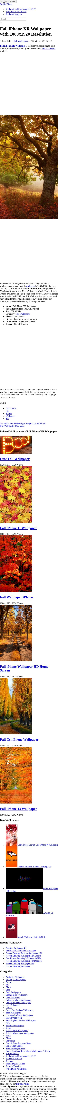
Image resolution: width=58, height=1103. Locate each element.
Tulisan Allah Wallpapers (17, 1030)
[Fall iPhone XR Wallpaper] (29, 167)
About (8, 1038)
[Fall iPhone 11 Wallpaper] (16, 522)
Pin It (43, 423)
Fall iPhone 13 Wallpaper (18, 809)
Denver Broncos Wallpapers (18, 1002)
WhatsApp (20, 423)
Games (9, 1007)
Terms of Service (13, 1066)
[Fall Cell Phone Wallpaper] (16, 733)
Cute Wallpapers (13, 997)
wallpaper (30, 286)
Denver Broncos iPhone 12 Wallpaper (34, 866)
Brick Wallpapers (13, 992)
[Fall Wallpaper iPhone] (16, 591)
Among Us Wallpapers (16, 979)
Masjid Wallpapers (14, 1018)
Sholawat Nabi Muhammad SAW (21, 9)
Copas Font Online (14, 1046)
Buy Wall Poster (7, 426)
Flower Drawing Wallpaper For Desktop (24, 961)
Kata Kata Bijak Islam (15, 1048)
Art (7, 984)
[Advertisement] (29, 84)
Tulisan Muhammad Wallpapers (20, 1033)
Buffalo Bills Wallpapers (16, 995)
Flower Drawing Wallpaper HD (20, 963)
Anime (9, 982)
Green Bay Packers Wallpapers (19, 1010)
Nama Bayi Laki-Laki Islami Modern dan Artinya (28, 1051)
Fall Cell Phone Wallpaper (19, 739)
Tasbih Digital (6, 4)
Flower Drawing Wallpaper (18, 966)
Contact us (10, 1041)
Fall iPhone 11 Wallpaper (18, 528)
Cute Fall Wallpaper (15, 459)
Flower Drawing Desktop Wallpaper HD (24, 953)
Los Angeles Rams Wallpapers (19, 1015)
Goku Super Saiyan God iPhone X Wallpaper (37, 845)
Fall (7, 411)
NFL (8, 1023)
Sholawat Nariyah (14, 14)
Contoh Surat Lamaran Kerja (18, 1043)
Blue (8, 990)
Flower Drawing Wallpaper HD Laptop (23, 956)
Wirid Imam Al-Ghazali (16, 11)
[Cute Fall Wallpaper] (16, 453)
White (8, 1035)
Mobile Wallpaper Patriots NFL (31, 937)
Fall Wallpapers (21, 41)
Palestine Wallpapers (15, 1025)
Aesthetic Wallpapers (15, 977)
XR (7, 418)
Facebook (10, 423)
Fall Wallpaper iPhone (16, 597)
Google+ (29, 423)
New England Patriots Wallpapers (21, 1020)
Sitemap (9, 1061)
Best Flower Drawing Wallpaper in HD (23, 958)
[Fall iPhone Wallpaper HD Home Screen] (16, 660)
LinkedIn (37, 423)
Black (8, 987)
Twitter (3, 423)
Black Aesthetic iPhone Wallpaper (21, 950)
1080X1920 (11, 408)
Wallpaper (10, 416)
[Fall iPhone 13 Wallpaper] (16, 803)
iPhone (9, 413)
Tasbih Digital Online (15, 1063)
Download (19, 426)
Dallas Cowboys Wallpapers (18, 1000)
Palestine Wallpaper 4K (16, 948)
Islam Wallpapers (13, 1012)
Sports (8, 1028)
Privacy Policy (12, 1053)
